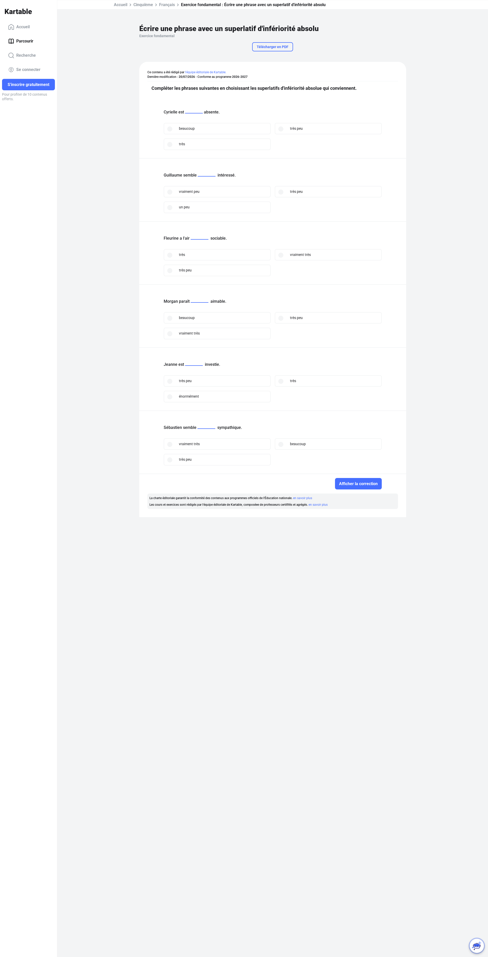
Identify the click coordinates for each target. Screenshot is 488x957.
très (182, 144)
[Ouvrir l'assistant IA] (477, 946)
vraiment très (300, 255)
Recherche (26, 55)
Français (167, 4)
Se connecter (28, 69)
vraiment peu (189, 192)
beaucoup (187, 128)
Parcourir (24, 41)
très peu (296, 128)
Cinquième (143, 4)
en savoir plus (302, 498)
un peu (184, 207)
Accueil (23, 26)
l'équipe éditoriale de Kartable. (205, 72)
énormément (189, 396)
